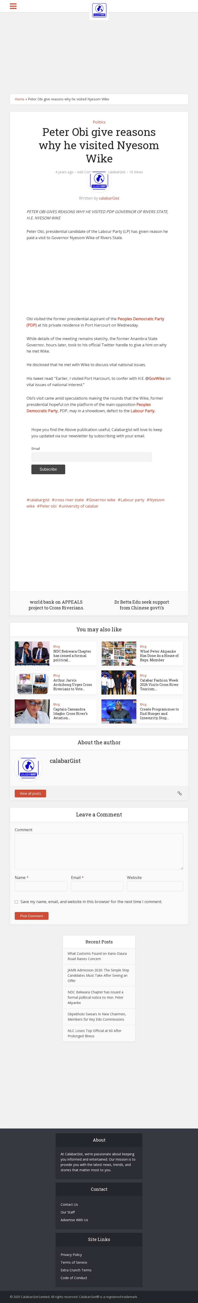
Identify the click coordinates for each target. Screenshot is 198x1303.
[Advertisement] (99, 53)
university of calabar (80, 506)
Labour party (132, 499)
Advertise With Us (74, 1220)
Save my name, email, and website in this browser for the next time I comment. (91, 901)
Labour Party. (143, 410)
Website (134, 877)
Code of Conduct (74, 1277)
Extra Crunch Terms (76, 1270)
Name (22, 877)
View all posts (30, 793)
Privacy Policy (71, 1254)
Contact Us (69, 1204)
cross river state (69, 499)
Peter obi (48, 506)
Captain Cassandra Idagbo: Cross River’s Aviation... (70, 713)
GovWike (157, 378)
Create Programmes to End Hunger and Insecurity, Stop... (159, 713)
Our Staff (68, 1212)
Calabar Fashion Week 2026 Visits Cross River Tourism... (159, 684)
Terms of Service (74, 1262)
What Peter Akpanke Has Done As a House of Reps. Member (159, 655)
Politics (99, 122)
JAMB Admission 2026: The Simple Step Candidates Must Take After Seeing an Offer (98, 975)
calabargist (39, 499)
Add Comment (88, 172)
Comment (23, 829)
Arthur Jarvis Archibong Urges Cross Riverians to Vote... (72, 684)
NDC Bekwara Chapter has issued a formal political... (72, 655)
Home (19, 99)
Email (35, 448)
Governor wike (102, 499)
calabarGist (117, 172)
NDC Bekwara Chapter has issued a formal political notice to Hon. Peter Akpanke (95, 997)
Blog (56, 646)
